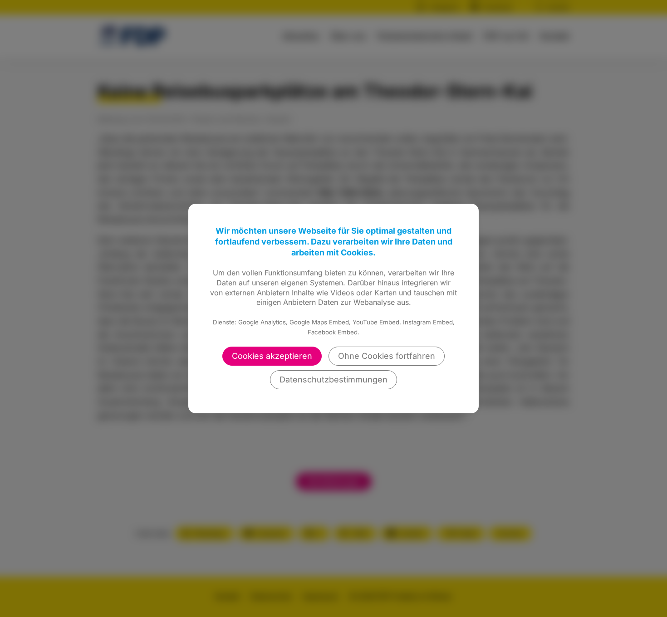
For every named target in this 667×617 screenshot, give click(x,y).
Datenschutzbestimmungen (333, 379)
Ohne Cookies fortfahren (386, 356)
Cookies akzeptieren (272, 356)
